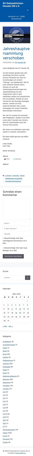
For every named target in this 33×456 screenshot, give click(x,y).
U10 (4, 392)
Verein (22, 176)
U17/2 (5, 414)
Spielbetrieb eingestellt (13, 178)
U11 (4, 395)
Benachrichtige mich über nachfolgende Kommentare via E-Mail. (15, 240)
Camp (5, 348)
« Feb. (5, 326)
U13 (4, 401)
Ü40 (4, 423)
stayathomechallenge (13, 181)
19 (16, 313)
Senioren (15, 176)
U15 (4, 408)
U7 (4, 427)
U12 (4, 398)
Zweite (5, 442)
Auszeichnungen (9, 345)
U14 (4, 404)
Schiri (5, 373)
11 (12, 309)
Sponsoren (7, 382)
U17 (4, 411)
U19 (4, 417)
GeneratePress (21, 453)
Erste (5, 354)
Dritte (5, 351)
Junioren (8, 176)
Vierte (5, 436)
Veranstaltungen (9, 430)
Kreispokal (6, 367)
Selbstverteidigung (10, 376)
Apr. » (11, 326)
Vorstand (6, 439)
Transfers (6, 386)
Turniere (6, 389)
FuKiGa (5, 357)
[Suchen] (27, 277)
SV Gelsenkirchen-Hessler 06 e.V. (13, 4)
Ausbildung (7, 342)
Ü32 (4, 420)
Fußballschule (8, 360)
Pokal (5, 370)
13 (20, 309)
